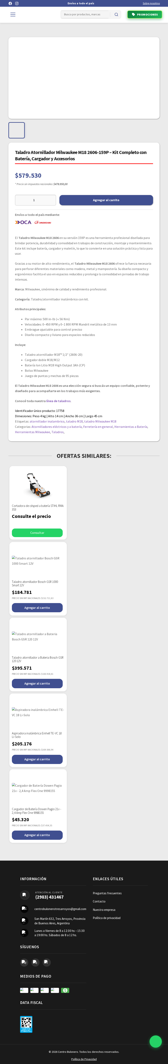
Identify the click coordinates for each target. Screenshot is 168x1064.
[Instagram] (17, 3)
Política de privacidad (106, 918)
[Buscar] (116, 14)
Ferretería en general (98, 427)
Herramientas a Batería (130, 427)
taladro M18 (74, 421)
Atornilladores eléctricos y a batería (57, 427)
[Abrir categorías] (13, 14)
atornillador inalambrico (47, 421)
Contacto (99, 901)
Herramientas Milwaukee (32, 432)
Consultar (37, 533)
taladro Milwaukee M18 (100, 421)
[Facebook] (10, 3)
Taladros (57, 432)
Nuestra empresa (104, 910)
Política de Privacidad (84, 1059)
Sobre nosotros (151, 3)
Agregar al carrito (106, 200)
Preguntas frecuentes (107, 893)
